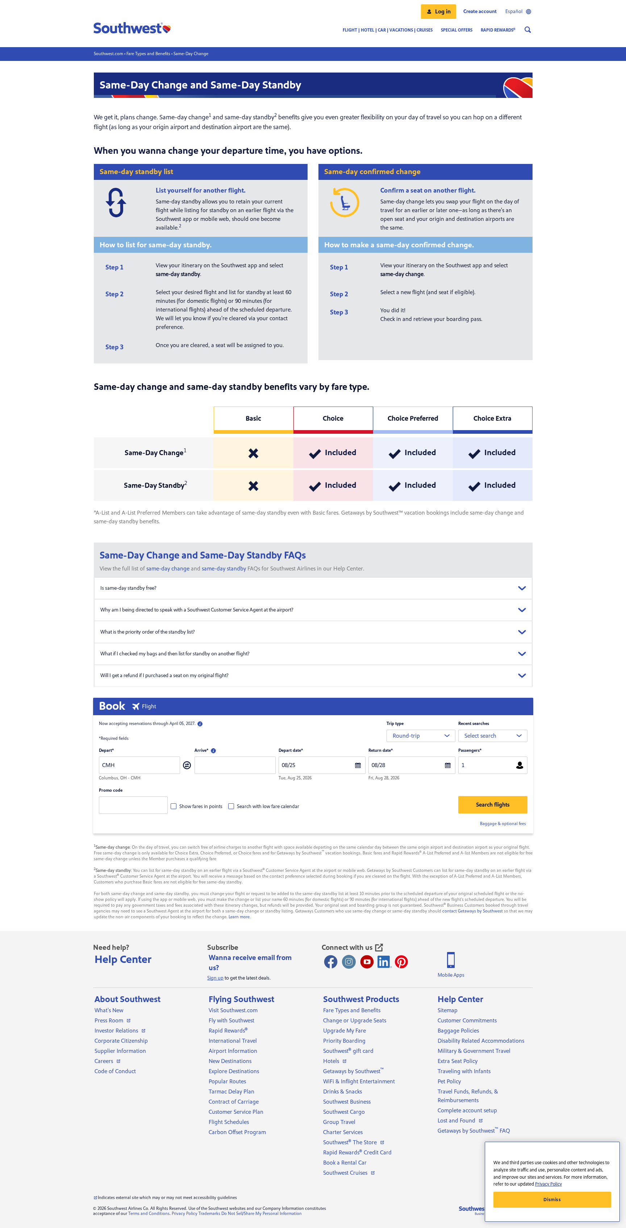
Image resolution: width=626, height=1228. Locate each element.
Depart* (106, 750)
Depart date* (291, 750)
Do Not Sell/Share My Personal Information (261, 1213)
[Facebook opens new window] (331, 961)
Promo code (110, 790)
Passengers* (469, 750)
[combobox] (421, 736)
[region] (552, 1181)
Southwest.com (108, 54)
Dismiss (552, 1200)
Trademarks (209, 1213)
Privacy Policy (184, 1213)
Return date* (380, 750)
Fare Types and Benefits (148, 54)
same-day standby (224, 568)
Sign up (215, 978)
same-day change (167, 568)
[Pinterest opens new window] (401, 961)
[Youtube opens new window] (367, 961)
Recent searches (473, 723)
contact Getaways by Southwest (472, 911)
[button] (438, 11)
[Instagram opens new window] (349, 961)
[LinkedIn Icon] (384, 961)
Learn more (239, 917)
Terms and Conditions (149, 1213)
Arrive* (201, 750)
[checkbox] (196, 806)
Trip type (395, 723)
